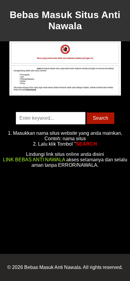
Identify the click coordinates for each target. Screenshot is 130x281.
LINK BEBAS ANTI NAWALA (34, 159)
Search (100, 118)
